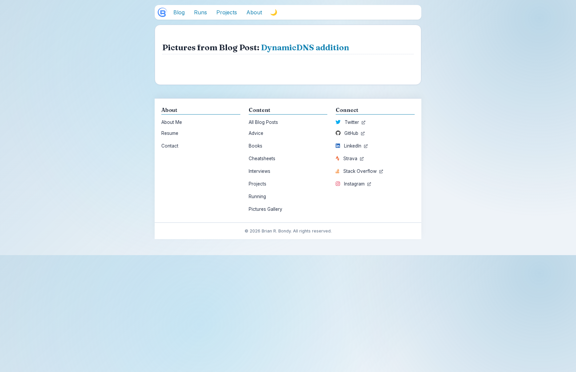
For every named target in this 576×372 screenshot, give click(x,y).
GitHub (351, 133)
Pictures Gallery (265, 209)
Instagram (354, 183)
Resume (169, 133)
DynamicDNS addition (305, 47)
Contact (169, 146)
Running (257, 196)
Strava (350, 158)
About (254, 12)
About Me (171, 122)
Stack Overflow (360, 171)
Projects (226, 12)
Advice (256, 133)
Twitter (351, 122)
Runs (200, 12)
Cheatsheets (262, 158)
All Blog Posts (263, 122)
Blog (179, 12)
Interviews (259, 171)
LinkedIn (353, 146)
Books (255, 146)
